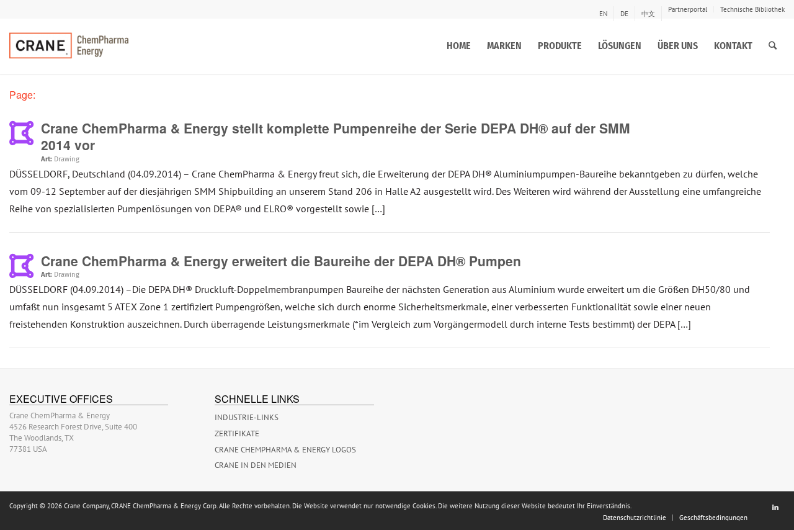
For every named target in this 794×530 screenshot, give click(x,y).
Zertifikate (237, 433)
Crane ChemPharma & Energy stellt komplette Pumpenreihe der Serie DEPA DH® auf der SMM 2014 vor (335, 136)
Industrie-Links (247, 417)
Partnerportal (687, 9)
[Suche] (773, 46)
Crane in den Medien (256, 465)
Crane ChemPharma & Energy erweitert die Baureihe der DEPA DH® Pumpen (281, 260)
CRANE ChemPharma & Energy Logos (285, 449)
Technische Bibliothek (752, 9)
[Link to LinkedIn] (775, 507)
